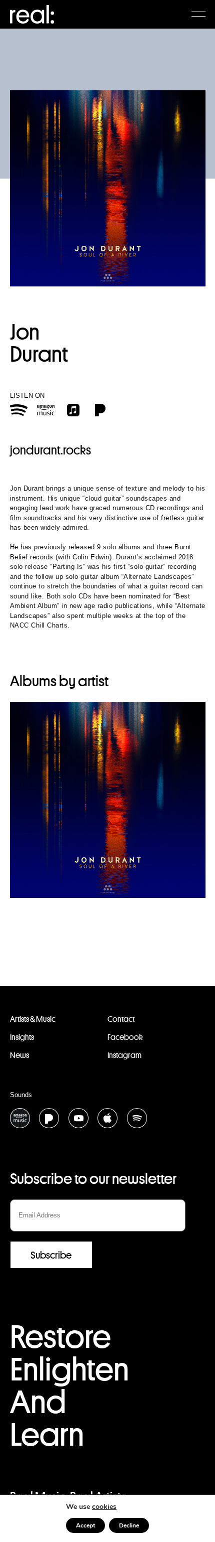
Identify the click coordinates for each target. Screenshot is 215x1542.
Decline (129, 1525)
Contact (121, 1019)
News (19, 1055)
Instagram (125, 1055)
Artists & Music (33, 1019)
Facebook (125, 1037)
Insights (22, 1037)
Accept (85, 1525)
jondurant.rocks (50, 450)
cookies (104, 1506)
